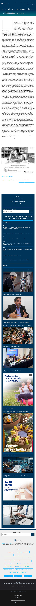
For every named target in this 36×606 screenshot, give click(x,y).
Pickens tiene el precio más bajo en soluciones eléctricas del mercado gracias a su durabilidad (17, 269)
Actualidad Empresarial (22, 552)
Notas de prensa (18, 576)
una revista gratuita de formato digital (23, 546)
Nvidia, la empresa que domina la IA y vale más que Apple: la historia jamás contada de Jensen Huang (17, 244)
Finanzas (8, 560)
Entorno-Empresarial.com (7, 543)
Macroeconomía (7, 563)
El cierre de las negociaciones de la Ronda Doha (26, 182)
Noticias (9, 566)
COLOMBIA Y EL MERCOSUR (8, 408)
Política (26, 566)
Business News (27, 576)
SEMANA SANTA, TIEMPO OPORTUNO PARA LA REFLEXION (13, 294)
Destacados (8, 557)
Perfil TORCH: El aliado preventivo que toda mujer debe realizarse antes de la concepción (17, 476)
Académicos (14, 13)
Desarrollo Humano (29, 555)
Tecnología (19, 569)
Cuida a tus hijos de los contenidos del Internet (12, 255)
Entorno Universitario (20, 13)
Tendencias (29, 569)
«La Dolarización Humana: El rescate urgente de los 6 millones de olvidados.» (17, 325)
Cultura (18, 555)
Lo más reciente (9, 576)
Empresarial (27, 557)
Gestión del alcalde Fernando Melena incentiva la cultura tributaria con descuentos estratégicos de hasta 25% (16, 228)
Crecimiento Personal (7, 555)
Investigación (26, 560)
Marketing (18, 563)
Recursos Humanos (8, 569)
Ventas (24, 572)
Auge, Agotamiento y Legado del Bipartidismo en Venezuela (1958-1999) (16, 322)
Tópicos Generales (14, 572)
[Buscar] (31, 211)
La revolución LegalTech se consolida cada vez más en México (14, 503)
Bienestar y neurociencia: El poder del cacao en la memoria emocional (15, 411)
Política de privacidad (18, 595)
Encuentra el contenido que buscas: (9, 209)
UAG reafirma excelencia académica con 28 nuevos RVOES (13, 346)
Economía (18, 557)
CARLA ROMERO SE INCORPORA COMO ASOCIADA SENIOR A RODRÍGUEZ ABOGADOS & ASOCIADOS (17, 233)
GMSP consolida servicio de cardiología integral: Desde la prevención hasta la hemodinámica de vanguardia (17, 371)
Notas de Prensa (28, 563)
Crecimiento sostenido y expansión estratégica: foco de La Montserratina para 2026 (18, 250)
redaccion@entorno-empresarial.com (18, 600)
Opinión (18, 566)
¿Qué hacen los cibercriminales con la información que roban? (14, 238)
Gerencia (17, 560)
